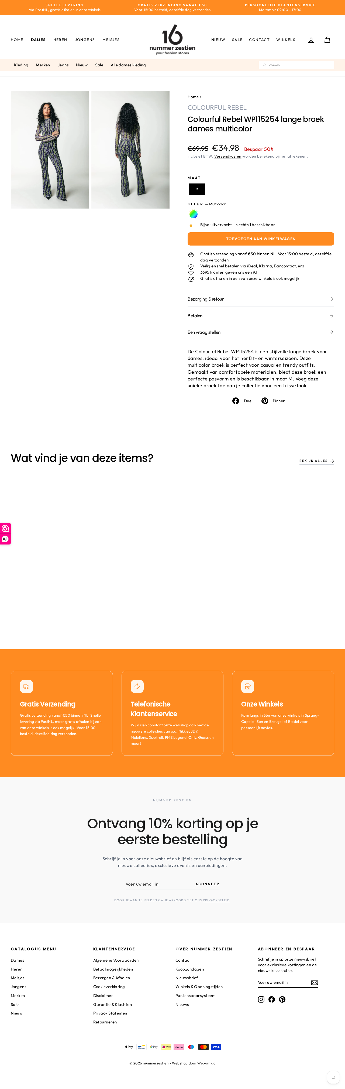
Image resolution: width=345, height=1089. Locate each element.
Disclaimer (103, 995)
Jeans (63, 64)
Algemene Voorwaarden (116, 960)
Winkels (285, 39)
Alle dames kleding (128, 64)
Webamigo (206, 1063)
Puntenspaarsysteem (195, 995)
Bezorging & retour (206, 299)
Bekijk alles (313, 461)
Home (17, 39)
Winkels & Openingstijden (199, 986)
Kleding (21, 64)
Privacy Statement (111, 1013)
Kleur (207, 204)
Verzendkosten (228, 156)
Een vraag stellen (204, 332)
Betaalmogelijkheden (113, 969)
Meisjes (111, 39)
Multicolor (193, 214)
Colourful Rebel (217, 107)
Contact (259, 39)
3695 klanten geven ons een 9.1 (228, 272)
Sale (237, 39)
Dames (38, 39)
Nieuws (182, 1004)
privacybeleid (216, 900)
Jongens (85, 39)
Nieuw (218, 39)
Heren (60, 39)
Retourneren (105, 1022)
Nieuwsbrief (186, 977)
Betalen (195, 315)
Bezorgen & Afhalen (111, 977)
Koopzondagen (189, 969)
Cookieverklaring (109, 986)
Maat (194, 177)
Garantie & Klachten (112, 1004)
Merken (43, 64)
